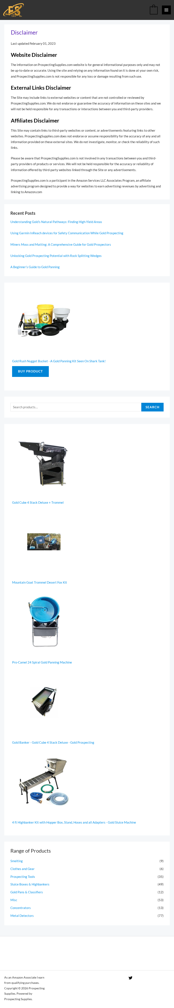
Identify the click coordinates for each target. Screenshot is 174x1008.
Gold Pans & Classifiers (26, 892)
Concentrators (20, 908)
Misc (13, 900)
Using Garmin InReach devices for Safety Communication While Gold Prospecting (66, 233)
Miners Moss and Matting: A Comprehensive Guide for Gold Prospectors (60, 244)
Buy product (30, 371)
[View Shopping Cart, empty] (154, 10)
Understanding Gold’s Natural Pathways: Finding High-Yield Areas (56, 222)
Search (152, 407)
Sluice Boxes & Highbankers (29, 884)
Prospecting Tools (22, 876)
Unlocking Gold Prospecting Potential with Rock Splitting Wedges (56, 256)
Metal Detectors (22, 915)
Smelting (16, 861)
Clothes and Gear (22, 869)
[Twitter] (130, 978)
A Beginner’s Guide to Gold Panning (35, 267)
